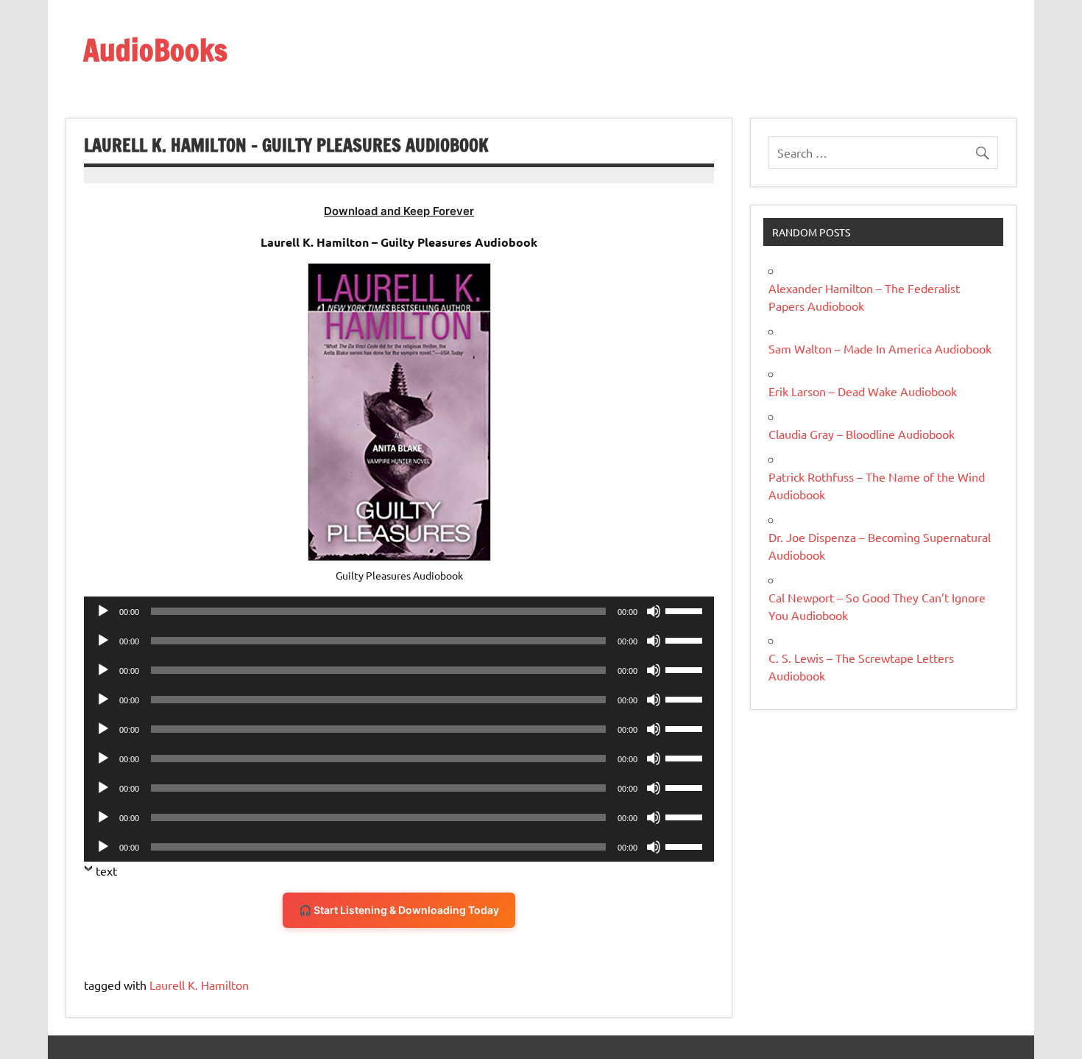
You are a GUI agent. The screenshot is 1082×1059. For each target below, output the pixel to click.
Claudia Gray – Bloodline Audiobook (861, 433)
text (106, 870)
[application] (399, 611)
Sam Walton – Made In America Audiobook (879, 348)
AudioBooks (155, 50)
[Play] (103, 611)
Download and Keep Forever (399, 211)
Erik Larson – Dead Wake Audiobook (862, 391)
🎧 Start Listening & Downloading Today (399, 910)
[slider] (686, 610)
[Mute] (653, 611)
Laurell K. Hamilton (199, 984)
